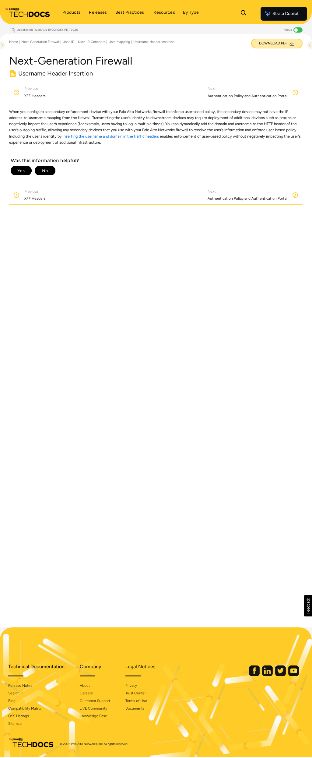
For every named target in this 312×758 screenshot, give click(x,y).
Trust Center (135, 693)
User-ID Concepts (91, 42)
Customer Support (95, 701)
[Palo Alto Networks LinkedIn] (268, 674)
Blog (12, 701)
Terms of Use (136, 701)
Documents (134, 708)
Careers (86, 693)
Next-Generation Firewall (40, 42)
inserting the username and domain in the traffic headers (111, 136)
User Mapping (119, 42)
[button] (308, 605)
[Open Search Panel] (243, 13)
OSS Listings (18, 716)
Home (13, 42)
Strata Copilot (285, 13)
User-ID (69, 42)
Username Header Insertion (153, 42)
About (85, 685)
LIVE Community (93, 708)
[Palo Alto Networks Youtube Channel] (293, 674)
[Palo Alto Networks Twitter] (281, 674)
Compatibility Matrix (24, 708)
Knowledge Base (93, 716)
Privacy (131, 685)
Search (13, 693)
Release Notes (20, 685)
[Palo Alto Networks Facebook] (255, 674)
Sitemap (15, 723)
